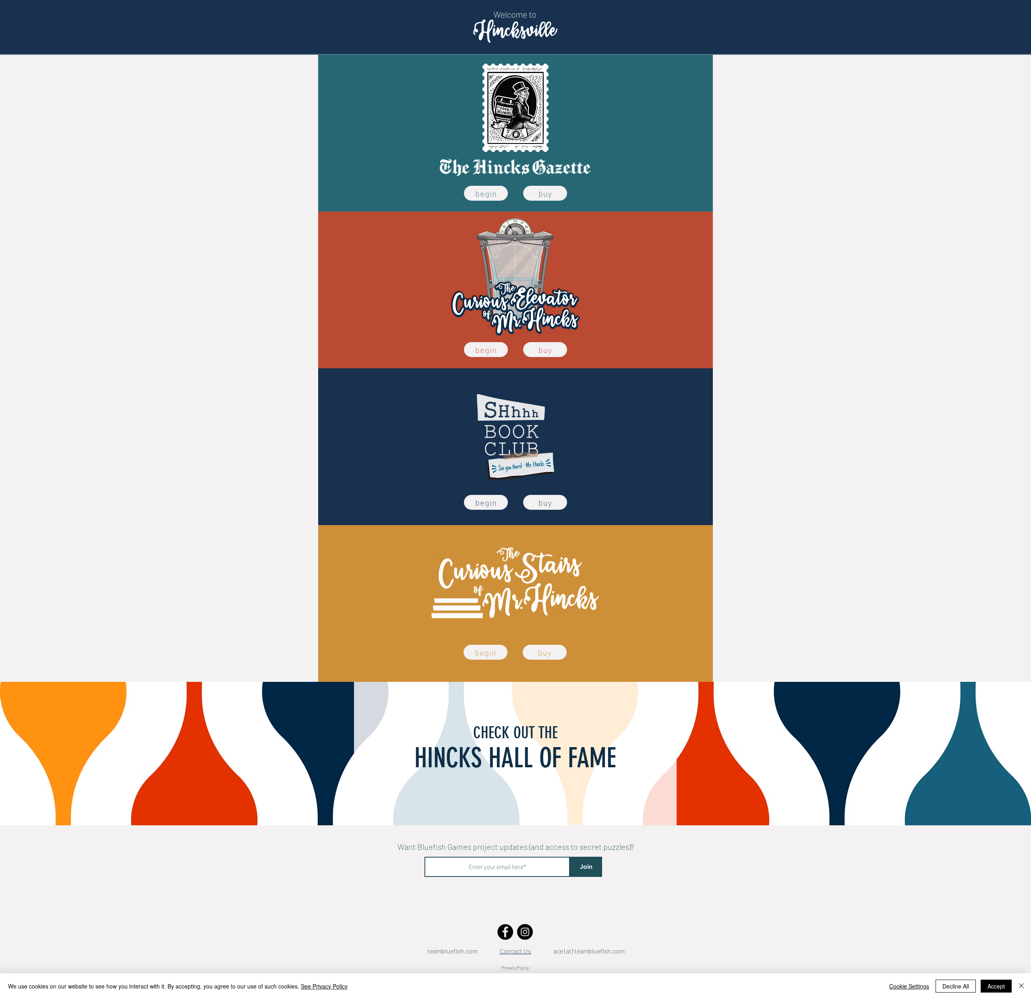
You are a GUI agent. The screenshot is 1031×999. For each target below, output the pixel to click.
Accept (996, 986)
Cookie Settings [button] (909, 986)
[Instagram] (525, 932)
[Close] (1021, 986)
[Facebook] (505, 932)
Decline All (955, 986)
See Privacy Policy (324, 986)
